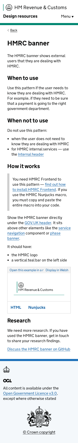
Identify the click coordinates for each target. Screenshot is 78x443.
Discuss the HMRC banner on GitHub (38, 349)
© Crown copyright (39, 432)
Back (13, 30)
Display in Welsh (57, 270)
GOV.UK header (38, 222)
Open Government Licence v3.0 (30, 393)
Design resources (20, 16)
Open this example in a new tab (31, 270)
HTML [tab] (16, 307)
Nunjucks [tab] (36, 307)
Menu (66, 16)
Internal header (31, 154)
